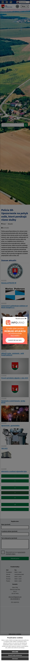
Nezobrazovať (20, 318)
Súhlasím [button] (15, 651)
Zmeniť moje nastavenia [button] (15, 655)
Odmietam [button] (15, 658)
